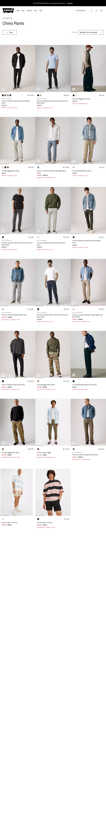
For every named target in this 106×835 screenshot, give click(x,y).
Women (29, 10)
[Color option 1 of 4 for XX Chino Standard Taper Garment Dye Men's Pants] (3, 95)
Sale (40, 10)
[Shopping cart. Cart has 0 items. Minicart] (101, 11)
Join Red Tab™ (80, 10)
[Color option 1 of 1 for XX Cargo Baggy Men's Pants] (38, 381)
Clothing (4, 18)
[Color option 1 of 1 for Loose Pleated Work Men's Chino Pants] (73, 381)
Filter (11, 32)
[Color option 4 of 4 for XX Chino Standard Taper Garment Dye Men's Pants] (10, 95)
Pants (10, 18)
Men (23, 10)
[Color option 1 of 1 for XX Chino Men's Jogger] (38, 449)
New (18, 10)
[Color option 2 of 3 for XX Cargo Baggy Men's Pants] (5, 167)
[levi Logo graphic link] (8, 10)
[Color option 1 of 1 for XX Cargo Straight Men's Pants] (73, 167)
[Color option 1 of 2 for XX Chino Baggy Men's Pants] (73, 95)
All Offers (70, 3)
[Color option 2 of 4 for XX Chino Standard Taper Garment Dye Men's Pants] (5, 95)
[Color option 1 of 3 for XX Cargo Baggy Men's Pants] (3, 167)
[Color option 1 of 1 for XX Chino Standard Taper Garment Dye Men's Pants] (38, 237)
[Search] (91, 11)
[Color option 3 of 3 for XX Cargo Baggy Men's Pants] (8, 167)
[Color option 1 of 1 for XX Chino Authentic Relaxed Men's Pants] (3, 309)
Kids (35, 10)
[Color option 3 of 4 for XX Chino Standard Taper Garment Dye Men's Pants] (8, 95)
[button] (96, 11)
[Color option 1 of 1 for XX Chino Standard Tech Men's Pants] (3, 381)
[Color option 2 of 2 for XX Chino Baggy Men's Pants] (76, 95)
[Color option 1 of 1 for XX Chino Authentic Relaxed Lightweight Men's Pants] (38, 167)
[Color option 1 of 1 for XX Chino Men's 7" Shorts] (3, 519)
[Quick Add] (3, 89)
